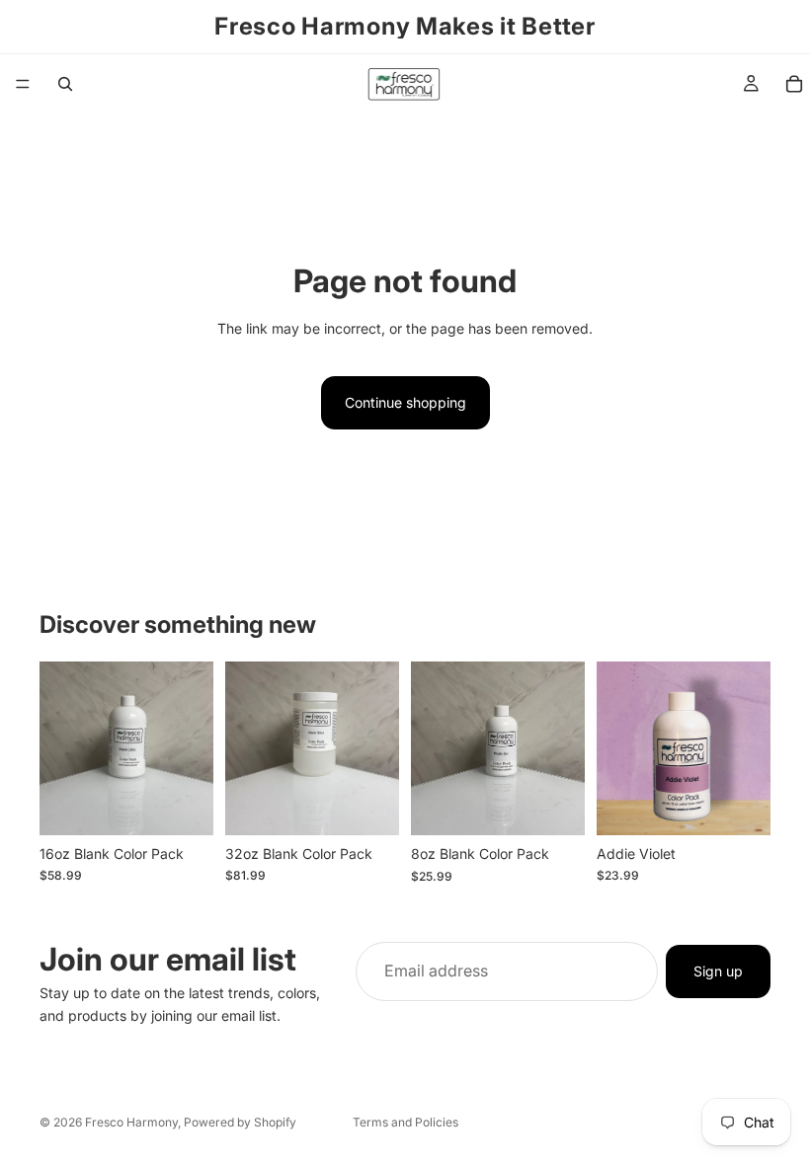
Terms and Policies (405, 1122)
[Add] (183, 804)
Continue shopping (405, 402)
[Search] (65, 84)
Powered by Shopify (240, 1122)
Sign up (718, 971)
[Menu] (22, 84)
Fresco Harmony (131, 1122)
